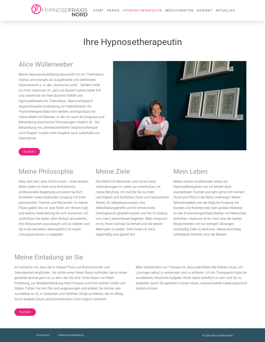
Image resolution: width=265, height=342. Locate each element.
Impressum (43, 335)
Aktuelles (225, 10)
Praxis (113, 10)
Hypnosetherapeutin (142, 10)
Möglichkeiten (179, 10)
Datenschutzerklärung (71, 335)
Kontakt (205, 10)
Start (98, 10)
